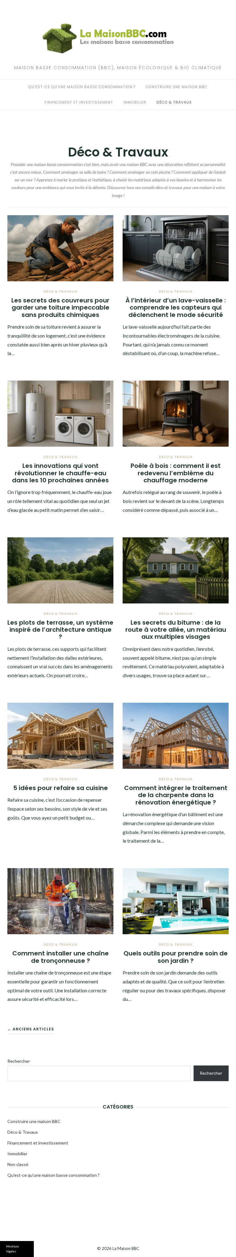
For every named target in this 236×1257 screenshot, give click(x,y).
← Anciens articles (30, 1029)
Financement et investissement (79, 102)
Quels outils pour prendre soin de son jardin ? (176, 957)
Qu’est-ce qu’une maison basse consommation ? (82, 86)
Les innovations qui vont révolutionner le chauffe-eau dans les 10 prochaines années (60, 472)
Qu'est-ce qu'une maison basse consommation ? (53, 1175)
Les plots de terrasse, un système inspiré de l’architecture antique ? (60, 629)
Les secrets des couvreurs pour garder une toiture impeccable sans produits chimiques (60, 307)
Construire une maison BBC (176, 86)
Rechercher (18, 1061)
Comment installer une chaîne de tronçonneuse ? (60, 957)
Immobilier (134, 102)
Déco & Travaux (174, 102)
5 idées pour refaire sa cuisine (60, 788)
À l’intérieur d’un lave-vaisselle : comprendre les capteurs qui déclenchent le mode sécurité (175, 307)
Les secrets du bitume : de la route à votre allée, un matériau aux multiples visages (175, 629)
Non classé (17, 1164)
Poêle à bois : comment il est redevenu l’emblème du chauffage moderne (176, 472)
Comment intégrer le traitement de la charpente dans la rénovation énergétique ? (175, 795)
